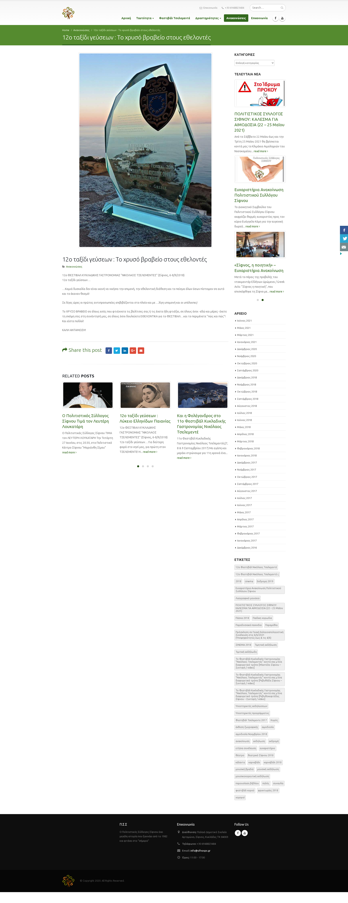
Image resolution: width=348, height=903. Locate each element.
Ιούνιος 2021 (244, 329)
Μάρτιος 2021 (245, 343)
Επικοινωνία (210, 7)
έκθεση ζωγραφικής (247, 736)
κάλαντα (240, 771)
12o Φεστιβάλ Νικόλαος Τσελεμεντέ (256, 576)
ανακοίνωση (243, 750)
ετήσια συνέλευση (246, 757)
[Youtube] (282, 18)
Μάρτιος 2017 (245, 535)
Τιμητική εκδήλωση (266, 653)
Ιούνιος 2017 (244, 513)
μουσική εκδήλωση (268, 778)
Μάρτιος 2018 (245, 450)
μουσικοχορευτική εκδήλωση (252, 785)
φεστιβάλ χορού (245, 799)
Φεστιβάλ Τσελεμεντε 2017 (251, 729)
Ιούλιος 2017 (244, 506)
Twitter (117, 350)
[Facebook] (275, 18)
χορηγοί (240, 806)
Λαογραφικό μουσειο (248, 607)
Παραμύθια (271, 634)
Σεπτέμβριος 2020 (247, 379)
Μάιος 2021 (244, 336)
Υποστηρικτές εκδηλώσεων (251, 715)
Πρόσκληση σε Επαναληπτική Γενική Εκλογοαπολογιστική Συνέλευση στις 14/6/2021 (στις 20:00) (258, 124)
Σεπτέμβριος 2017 (247, 492)
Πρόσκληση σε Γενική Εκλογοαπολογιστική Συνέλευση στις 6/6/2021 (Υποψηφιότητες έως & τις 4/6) (258, 206)
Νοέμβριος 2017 (246, 478)
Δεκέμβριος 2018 (247, 386)
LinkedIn (125, 350)
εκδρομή (274, 750)
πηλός (265, 792)
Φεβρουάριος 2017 (248, 542)
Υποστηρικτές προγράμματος (252, 722)
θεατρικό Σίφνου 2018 (260, 764)
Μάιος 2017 (244, 521)
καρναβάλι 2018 (273, 771)
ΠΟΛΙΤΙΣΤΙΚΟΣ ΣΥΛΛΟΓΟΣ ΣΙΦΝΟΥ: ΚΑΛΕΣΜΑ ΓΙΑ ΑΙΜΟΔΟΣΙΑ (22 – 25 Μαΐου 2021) (259, 617)
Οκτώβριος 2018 (247, 400)
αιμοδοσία (268, 736)
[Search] (282, 7)
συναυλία (278, 792)
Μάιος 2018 (244, 435)
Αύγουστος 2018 (247, 414)
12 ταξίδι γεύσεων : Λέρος (201, 415)
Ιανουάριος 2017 (247, 549)
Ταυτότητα (143, 18)
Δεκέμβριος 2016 (247, 556)
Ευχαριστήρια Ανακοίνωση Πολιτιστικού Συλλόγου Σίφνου (258, 598)
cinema (249, 590)
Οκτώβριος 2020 (247, 372)
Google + (133, 350)
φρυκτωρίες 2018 (268, 799)
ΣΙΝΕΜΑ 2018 (243, 653)
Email (141, 350)
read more (92, 451)
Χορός (274, 729)
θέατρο (240, 764)
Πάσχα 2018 (242, 627)
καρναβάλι (254, 771)
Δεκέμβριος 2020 (247, 357)
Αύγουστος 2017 (247, 499)
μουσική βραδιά (245, 778)
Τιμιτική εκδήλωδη (246, 660)
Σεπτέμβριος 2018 (247, 407)
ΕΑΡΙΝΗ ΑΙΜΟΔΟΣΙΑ (253, 276)
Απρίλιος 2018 (245, 443)
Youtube (245, 842)
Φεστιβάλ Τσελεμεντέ (174, 18)
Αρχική (126, 18)
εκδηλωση (259, 750)
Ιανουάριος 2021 (247, 350)
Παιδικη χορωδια (262, 627)
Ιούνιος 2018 (244, 428)
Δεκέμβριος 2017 (247, 471)
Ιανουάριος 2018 (247, 464)
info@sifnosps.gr (200, 859)
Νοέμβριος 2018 (246, 393)
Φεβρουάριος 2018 (248, 457)
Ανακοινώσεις (236, 18)
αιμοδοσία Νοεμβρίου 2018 (251, 743)
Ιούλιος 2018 (244, 421)
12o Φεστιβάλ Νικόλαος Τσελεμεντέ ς (257, 583)
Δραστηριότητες (207, 18)
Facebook (109, 350)
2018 (238, 590)
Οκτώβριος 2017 (247, 485)
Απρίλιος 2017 (245, 528)
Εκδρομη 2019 (265, 590)
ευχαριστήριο (267, 757)
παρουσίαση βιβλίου (247, 792)
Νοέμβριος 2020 (246, 364)
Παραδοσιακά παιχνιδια (249, 634)
